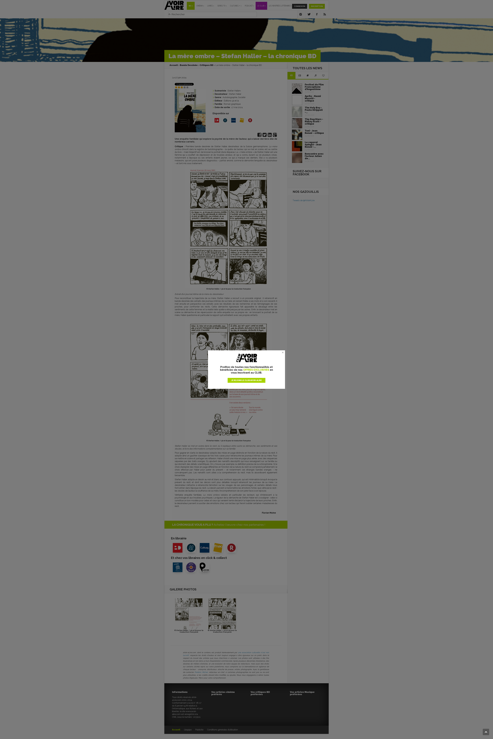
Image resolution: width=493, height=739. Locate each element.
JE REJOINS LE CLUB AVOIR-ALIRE (246, 380)
